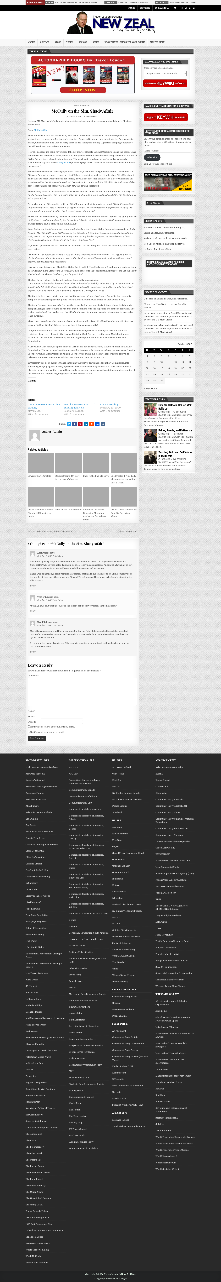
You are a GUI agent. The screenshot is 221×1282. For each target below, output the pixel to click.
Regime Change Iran (36, 1082)
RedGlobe (160, 1095)
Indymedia (117, 879)
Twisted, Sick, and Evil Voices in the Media (165, 238)
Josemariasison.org (165, 893)
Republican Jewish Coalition (40, 1089)
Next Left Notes (77, 1020)
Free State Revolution (37, 915)
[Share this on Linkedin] (86, 424)
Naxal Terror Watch (36, 1025)
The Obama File (34, 1160)
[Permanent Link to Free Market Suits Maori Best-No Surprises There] (124, 497)
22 (147, 374)
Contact (44, 42)
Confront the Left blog (37, 870)
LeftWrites (161, 922)
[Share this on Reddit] (91, 424)
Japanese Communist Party (169, 886)
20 (182, 368)
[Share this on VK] (103, 424)
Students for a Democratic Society (86, 1084)
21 (190, 368)
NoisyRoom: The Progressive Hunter (45, 1037)
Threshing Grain (34, 1205)
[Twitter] (175, 8)
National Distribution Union (126, 904)
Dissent (73, 926)
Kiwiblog (117, 780)
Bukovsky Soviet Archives (39, 831)
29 (147, 380)
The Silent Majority (36, 1185)
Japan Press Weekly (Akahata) (171, 880)
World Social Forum (165, 1163)
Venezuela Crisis (34, 1237)
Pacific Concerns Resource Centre (173, 941)
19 (175, 368)
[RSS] (190, 8)
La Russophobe (33, 999)
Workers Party (120, 981)
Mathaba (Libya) (120, 1120)
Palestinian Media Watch (38, 1057)
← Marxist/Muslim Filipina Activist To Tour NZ (50, 531)
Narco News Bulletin (123, 1009)
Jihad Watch (32, 980)
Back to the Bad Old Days (96, 476)
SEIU (71, 1071)
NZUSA (116, 923)
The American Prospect (81, 1097)
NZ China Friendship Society (127, 911)
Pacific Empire (119, 806)
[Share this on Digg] (97, 424)
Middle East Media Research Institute (45, 1018)
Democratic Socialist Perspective (172, 841)
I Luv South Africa (35, 947)
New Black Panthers (79, 1007)
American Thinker (35, 793)
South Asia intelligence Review (41, 1127)
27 (182, 374)
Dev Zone (117, 827)
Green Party (118, 859)
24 (161, 374)
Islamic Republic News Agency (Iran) (174, 873)
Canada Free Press (35, 838)
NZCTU (116, 917)
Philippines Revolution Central (171, 960)
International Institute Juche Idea (172, 860)
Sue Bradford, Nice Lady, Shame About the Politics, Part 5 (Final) (124, 479)
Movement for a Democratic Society (87, 994)
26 (175, 374)
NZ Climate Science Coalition (127, 799)
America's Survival (35, 780)
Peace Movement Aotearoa (126, 936)
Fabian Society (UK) (122, 1066)
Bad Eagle (31, 825)
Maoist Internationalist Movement (173, 1076)
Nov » (154, 388)
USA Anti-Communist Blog (39, 1224)
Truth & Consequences (37, 1217)
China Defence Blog (36, 857)
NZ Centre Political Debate (126, 793)
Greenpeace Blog (121, 866)
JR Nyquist (31, 986)
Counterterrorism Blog (38, 876)
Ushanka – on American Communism (44, 1230)
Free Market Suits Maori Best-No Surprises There (124, 513)
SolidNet (160, 1124)
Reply (33, 586)
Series (96, 42)
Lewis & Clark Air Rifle (39, 476)
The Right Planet (34, 1179)
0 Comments (181, 411)
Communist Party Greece (125, 1050)
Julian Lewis (32, 992)
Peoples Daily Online (166, 947)
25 (168, 374)
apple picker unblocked (156, 325)
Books (131, 8)
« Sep (147, 388)
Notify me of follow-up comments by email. (52, 727)
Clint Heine (118, 774)
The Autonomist (34, 1134)
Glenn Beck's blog (35, 934)
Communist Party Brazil (124, 996)
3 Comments (92, 116)
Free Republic (33, 909)
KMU (158, 899)
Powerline (31, 1076)
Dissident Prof (33, 902)
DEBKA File (32, 889)
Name (31, 711)
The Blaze (31, 1140)
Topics (69, 42)
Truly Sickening (109, 404)
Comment (33, 675)
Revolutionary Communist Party (85, 1065)
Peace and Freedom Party (82, 1039)
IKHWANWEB (162, 854)
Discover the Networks (38, 896)
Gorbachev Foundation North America (88, 933)
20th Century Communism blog (42, 767)
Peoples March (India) (167, 954)
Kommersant (119, 1073)
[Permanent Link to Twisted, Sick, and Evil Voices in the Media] (150, 457)
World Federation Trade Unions (172, 1150)
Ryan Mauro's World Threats (40, 1108)
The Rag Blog (76, 1122)
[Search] (193, 8)
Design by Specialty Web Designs (110, 1279)
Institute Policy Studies (81, 952)
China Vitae (161, 793)
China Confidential (35, 851)
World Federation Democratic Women (175, 1137)
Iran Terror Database (37, 973)
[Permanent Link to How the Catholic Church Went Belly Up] (150, 409)
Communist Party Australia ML (171, 806)
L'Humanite (118, 1079)
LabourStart (161, 1069)
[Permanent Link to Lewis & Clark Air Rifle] (41, 463)
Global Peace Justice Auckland (128, 853)
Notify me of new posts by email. (47, 732)
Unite (115, 969)
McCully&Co (40, 130)
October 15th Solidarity (124, 930)
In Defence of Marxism (167, 1027)
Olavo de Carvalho (35, 1044)
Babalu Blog (32, 819)
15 (147, 368)
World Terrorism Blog (37, 1250)
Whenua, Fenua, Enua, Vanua (170, 986)
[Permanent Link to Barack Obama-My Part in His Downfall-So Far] (68, 463)
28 (190, 374)
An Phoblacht (119, 1031)
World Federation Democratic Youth (174, 1143)
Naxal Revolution (164, 935)
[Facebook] (178, 8)
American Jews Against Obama (41, 786)
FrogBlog (117, 840)
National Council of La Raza (83, 1000)
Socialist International (166, 1118)
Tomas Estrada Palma (37, 1211)
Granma (116, 1003)
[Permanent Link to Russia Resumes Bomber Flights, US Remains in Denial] (41, 497)
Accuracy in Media (35, 774)
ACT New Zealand (121, 767)
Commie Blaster (34, 864)
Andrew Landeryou (36, 799)
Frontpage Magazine (36, 921)
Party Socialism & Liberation (84, 1026)
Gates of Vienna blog (36, 928)
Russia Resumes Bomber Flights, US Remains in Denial (40, 513)
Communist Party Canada (82, 790)
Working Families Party (81, 1142)
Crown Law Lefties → (128, 531)
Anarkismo (161, 1011)
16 (154, 368)
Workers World (77, 1135)
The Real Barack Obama (38, 1172)
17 (161, 368)
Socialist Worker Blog (123, 949)
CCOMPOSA (161, 786)
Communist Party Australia (169, 799)
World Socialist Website (167, 1169)
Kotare (116, 885)
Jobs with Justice (78, 968)
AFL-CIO (73, 774)
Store (58, 42)
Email (31, 716)
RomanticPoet (33, 1102)
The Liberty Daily (35, 1153)
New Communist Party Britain (127, 1085)
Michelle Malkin (34, 1012)
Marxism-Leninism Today (168, 1082)
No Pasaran (32, 1031)
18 (168, 368)
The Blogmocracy (35, 1147)
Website (32, 722)
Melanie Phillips (34, 1005)
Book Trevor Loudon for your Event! (125, 42)
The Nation (74, 1110)
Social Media (162, 8)
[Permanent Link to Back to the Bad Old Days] (96, 463)
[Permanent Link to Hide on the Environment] (68, 497)
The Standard (119, 962)
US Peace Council (78, 1129)
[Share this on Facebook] (74, 424)
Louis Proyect (76, 981)
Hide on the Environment (68, 509)
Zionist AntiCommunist (37, 1262)
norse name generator (155, 313)
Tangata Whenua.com (123, 956)
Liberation (117, 898)
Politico (29, 1069)
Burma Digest (162, 780)
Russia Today (119, 1098)
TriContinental (163, 1130)
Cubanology (32, 883)
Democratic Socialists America (85, 809)
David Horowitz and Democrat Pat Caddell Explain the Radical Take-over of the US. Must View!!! (168, 316)
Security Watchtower (37, 1121)
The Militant (75, 1103)
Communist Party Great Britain (128, 1043)
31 (161, 380)
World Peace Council (166, 1156)
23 (154, 374)
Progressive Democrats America (86, 1045)
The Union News (34, 1192)
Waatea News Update (123, 975)
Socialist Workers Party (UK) (127, 1105)
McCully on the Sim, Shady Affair (82, 111)
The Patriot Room (35, 1166)
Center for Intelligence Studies (42, 844)
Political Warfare (34, 1063)
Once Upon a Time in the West (41, 1050)
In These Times (77, 945)
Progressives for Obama (81, 1052)
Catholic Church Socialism (157, 249)
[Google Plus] (182, 8)
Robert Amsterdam (35, 1095)
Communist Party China (167, 812)
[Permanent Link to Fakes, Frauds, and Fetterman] (150, 435)
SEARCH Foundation (166, 967)
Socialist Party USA (79, 1077)
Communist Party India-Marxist (171, 828)
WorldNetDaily (33, 1256)
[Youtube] (186, 8)
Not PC (116, 786)
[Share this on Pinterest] (80, 424)
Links (158, 928)
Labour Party (119, 891)
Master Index (157, 42)
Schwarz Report (34, 1115)
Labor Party (75, 974)
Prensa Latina (119, 1016)
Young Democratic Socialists (83, 1148)
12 (175, 362)
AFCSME (73, 767)
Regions (83, 42)
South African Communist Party (128, 1126)
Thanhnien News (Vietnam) (169, 980)
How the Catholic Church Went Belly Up (164, 227)
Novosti (116, 1092)
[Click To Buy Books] (83, 93)
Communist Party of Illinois (83, 796)
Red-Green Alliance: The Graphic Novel (164, 244)
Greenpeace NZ (120, 872)
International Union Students (170, 1053)
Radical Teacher (77, 1058)
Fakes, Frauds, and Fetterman (159, 233)
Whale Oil (117, 812)
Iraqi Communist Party (167, 867)
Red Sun (159, 1089)
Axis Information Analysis (39, 812)
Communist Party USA (80, 803)
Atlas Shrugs (32, 806)
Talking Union (76, 1090)
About (31, 42)
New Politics (75, 1013)
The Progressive (78, 1116)
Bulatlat (159, 774)
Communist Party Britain (125, 1037)
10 (161, 362)
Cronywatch (63, 162)
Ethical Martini (120, 833)
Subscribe (145, 8)
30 (154, 380)
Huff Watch (31, 941)
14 (190, 362)
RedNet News (162, 1101)
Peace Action (75, 1032)
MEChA (73, 987)
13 (183, 362)
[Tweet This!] (69, 424)
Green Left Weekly (165, 848)
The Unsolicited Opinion (38, 1198)
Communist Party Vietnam (169, 835)
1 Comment (179, 433)
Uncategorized (82, 105)
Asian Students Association (169, 767)
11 (169, 362)
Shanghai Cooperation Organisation (173, 973)
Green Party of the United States (86, 939)
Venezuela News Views (38, 1243)
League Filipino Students (168, 915)
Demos (72, 920)
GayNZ (115, 846)
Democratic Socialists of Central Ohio (88, 913)
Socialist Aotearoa (121, 943)
